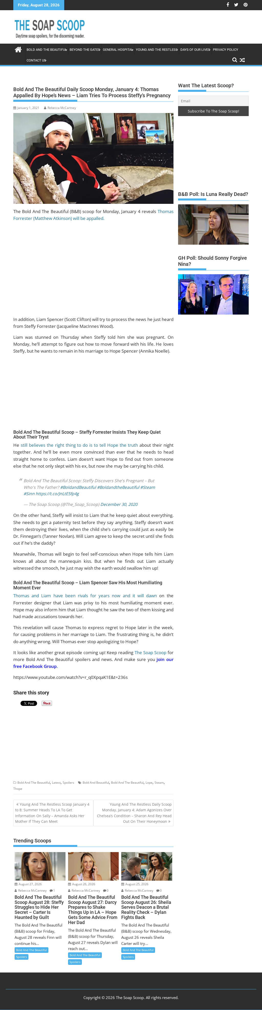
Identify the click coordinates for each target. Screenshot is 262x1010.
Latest (56, 778)
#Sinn (29, 489)
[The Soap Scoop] (18, 48)
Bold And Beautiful (96, 778)
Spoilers (68, 778)
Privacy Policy (225, 50)
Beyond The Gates (85, 50)
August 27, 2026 (30, 880)
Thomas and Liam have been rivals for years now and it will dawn (85, 591)
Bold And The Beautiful (33, 778)
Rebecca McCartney (62, 108)
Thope (17, 784)
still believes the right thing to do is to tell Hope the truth (79, 445)
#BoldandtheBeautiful (118, 483)
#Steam (147, 483)
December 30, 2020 (118, 500)
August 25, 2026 (136, 880)
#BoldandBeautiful (78, 483)
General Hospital (118, 50)
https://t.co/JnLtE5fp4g (57, 489)
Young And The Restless (157, 50)
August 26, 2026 (83, 880)
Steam (159, 778)
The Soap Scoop (150, 648)
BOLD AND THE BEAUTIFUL (47, 50)
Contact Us (36, 60)
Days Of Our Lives (195, 50)
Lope (149, 778)
